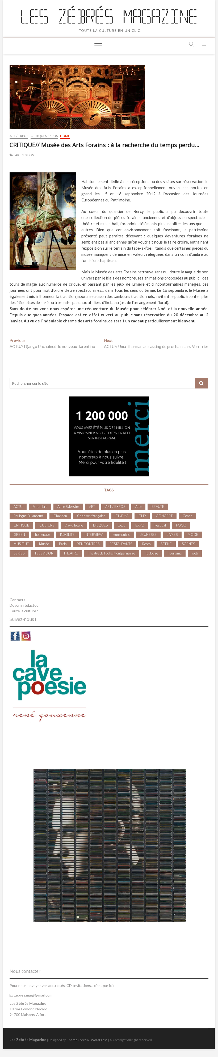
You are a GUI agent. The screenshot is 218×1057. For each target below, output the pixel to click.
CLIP (142, 516)
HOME (65, 136)
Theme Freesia (78, 1040)
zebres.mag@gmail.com (32, 995)
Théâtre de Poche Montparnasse (111, 553)
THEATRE (71, 553)
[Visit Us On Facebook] (15, 633)
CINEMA (121, 516)
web (195, 553)
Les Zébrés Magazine (28, 1039)
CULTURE (46, 525)
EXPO (139, 525)
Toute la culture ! (24, 611)
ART (92, 506)
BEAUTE (158, 506)
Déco (121, 525)
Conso (187, 516)
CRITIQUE (21, 525)
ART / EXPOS (19, 136)
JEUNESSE (148, 534)
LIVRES (172, 534)
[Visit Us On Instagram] (25, 633)
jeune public (121, 534)
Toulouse (151, 553)
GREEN (19, 534)
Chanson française (91, 516)
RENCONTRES (88, 544)
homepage (42, 534)
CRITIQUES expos (44, 136)
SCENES (188, 544)
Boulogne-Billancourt (28, 516)
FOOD (181, 525)
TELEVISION (44, 553)
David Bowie (74, 525)
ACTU (18, 506)
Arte (138, 506)
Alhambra (40, 506)
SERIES (19, 553)
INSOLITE (67, 534)
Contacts (17, 599)
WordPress (99, 1040)
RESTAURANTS (121, 544)
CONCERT (164, 516)
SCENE (166, 544)
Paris (63, 544)
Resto (146, 544)
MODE (193, 534)
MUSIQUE (21, 544)
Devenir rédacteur (25, 605)
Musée (44, 544)
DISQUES (100, 525)
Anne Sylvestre (68, 506)
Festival (160, 525)
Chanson (60, 516)
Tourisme (175, 553)
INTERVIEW (94, 534)
